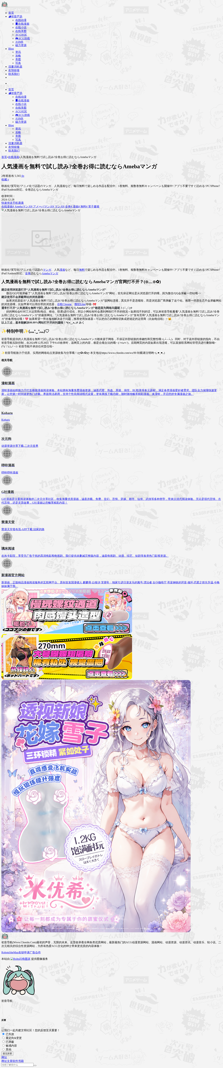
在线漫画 (13, 157)
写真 (18, 62)
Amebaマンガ (50, 273)
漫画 (62, 269)
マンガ (47, 269)
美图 (18, 59)
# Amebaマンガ (22, 206)
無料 (82, 269)
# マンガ (58, 206)
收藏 (5, 179)
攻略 (18, 55)
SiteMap (13, 952)
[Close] (2, 1027)
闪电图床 (24, 958)
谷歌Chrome (64, 304)
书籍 (21, 1060)
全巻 (28, 273)
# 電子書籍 (92, 206)
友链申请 (24, 952)
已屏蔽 (9, 1041)
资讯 (18, 52)
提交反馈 (7, 1053)
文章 (10, 1060)
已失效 (9, 1034)
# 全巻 (67, 206)
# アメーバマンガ (42, 206)
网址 (4, 1060)
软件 (15, 1060)
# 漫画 (74, 206)
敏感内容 (11, 1045)
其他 (8, 1049)
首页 (4, 157)
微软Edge (80, 304)
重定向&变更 (13, 1037)
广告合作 (35, 952)
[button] (4, 1057)
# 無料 (82, 206)
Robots (5, 952)
